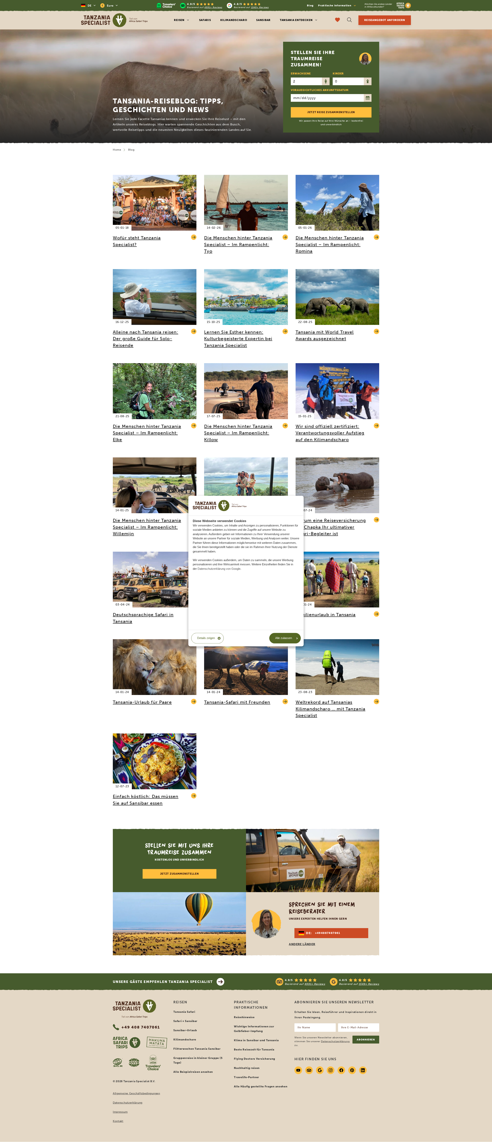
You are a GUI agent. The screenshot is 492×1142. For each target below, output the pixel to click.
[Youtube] (298, 1070)
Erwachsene (301, 73)
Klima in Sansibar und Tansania (256, 1040)
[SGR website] (118, 1062)
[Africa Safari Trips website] (126, 1042)
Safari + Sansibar (185, 1021)
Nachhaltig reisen (247, 1068)
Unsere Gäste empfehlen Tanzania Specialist (163, 982)
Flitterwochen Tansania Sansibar (197, 1048)
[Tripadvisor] (309, 1070)
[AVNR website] (134, 1062)
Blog (310, 5)
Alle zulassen (283, 638)
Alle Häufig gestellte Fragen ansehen (260, 1086)
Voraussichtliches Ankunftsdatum (320, 90)
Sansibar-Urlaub (185, 1030)
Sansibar (263, 20)
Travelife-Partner (246, 1077)
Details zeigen (206, 638)
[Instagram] (330, 1070)
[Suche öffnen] (349, 20)
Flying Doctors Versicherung (254, 1058)
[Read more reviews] (213, 5)
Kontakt (118, 1121)
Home (117, 149)
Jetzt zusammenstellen (179, 873)
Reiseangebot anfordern (384, 20)
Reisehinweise (244, 1017)
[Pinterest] (352, 1070)
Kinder (338, 73)
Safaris (205, 20)
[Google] (320, 1070)
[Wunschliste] (337, 20)
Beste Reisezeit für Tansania (254, 1049)
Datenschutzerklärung (127, 1102)
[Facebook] (341, 1070)
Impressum (120, 1112)
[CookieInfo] (220, 505)
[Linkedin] (363, 1070)
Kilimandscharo (233, 20)
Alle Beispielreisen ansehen (193, 1072)
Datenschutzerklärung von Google (219, 568)
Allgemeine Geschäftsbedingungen (136, 1093)
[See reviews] (327, 982)
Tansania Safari (184, 1012)
